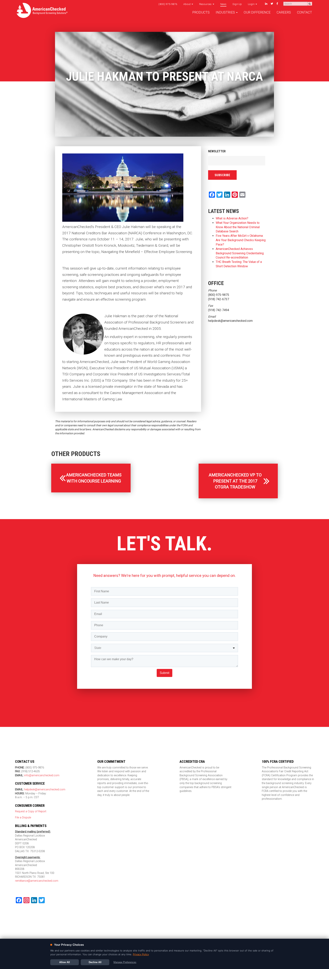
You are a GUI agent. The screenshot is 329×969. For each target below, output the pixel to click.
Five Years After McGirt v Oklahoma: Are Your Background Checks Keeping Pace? (241, 240)
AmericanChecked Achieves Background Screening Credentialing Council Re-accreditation (240, 253)
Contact (304, 12)
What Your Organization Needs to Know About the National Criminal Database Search (238, 227)
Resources (205, 4)
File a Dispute (23, 817)
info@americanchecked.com (41, 775)
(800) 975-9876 (167, 4)
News (223, 4)
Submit (164, 672)
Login (251, 4)
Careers (284, 12)
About (187, 4)
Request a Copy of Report (30, 811)
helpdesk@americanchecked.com (44, 789)
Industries (226, 12)
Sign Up (237, 4)
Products (201, 12)
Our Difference (257, 12)
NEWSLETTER (217, 151)
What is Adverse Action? (232, 218)
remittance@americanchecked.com (36, 880)
